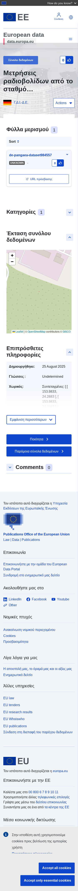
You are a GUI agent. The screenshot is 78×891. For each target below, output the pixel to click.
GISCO (67, 331)
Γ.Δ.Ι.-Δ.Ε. (21, 102)
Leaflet (19, 331)
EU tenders (11, 705)
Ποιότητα (36, 439)
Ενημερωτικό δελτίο (17, 675)
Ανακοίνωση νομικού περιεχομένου (29, 630)
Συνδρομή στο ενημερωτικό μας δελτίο (31, 575)
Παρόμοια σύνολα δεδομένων (36, 451)
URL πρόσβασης (41, 179)
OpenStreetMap (37, 331)
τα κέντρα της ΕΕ (57, 807)
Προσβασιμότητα (15, 641)
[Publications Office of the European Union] (37, 520)
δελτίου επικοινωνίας (51, 802)
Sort (12, 141)
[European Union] (37, 761)
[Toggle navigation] (70, 39)
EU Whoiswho (14, 719)
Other (13, 605)
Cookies (9, 636)
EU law (8, 698)
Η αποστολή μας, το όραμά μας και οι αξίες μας (37, 669)
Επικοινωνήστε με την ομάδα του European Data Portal (35, 566)
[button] (62, 3)
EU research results (17, 712)
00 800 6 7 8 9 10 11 (43, 792)
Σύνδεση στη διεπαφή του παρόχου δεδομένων (38, 732)
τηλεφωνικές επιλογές (54, 797)
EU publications (15, 726)
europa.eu (60, 771)
